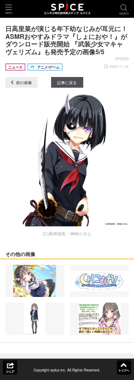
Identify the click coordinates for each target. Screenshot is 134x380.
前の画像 (23, 82)
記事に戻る (67, 82)
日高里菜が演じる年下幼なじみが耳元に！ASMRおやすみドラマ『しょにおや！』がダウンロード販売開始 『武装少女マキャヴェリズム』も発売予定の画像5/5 (66, 40)
